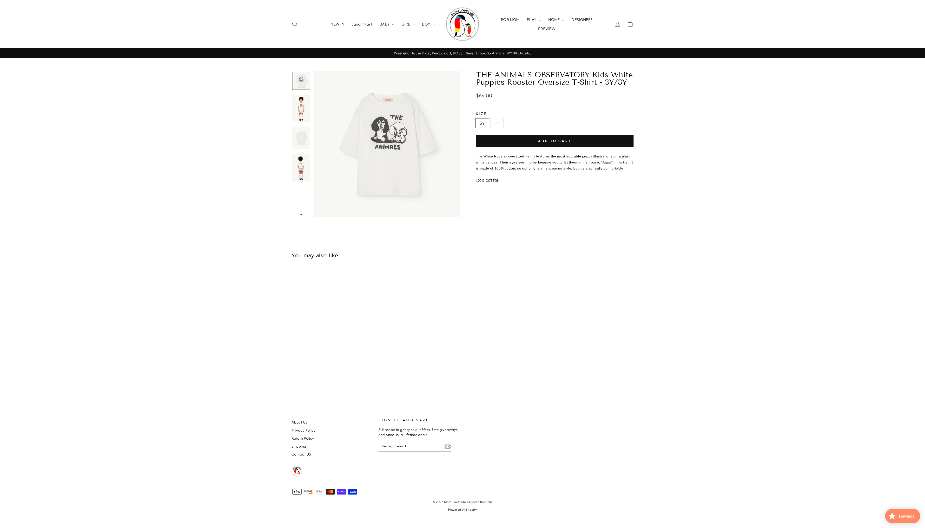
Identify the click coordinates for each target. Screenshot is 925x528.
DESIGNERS (582, 19)
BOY (426, 24)
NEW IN (337, 24)
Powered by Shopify (462, 509)
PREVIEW (546, 28)
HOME (554, 19)
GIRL (406, 24)
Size (481, 113)
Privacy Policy (303, 430)
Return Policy (302, 438)
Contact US (301, 454)
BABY (385, 24)
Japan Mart (361, 24)
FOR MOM (510, 19)
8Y (497, 123)
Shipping (298, 446)
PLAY (532, 19)
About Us (299, 422)
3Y (482, 123)
